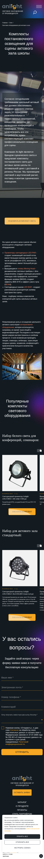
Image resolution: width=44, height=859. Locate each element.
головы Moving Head (26, 561)
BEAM (7, 576)
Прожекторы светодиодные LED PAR (20, 545)
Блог (10, 23)
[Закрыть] (41, 856)
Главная (5, 23)
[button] (22, 513)
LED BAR (28, 579)
